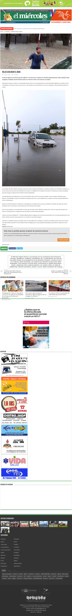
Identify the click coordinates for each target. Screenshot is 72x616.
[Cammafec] (14, 473)
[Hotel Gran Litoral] (14, 385)
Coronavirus (31, 574)
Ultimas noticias (18, 563)
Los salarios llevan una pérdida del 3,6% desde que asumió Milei (59, 293)
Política (15, 560)
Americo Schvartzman (7, 574)
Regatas (14, 578)
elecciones (19, 578)
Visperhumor (17, 566)
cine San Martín (59, 578)
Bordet (44, 576)
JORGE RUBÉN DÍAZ (45, 574)
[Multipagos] (14, 430)
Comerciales (4, 544)
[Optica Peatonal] (14, 370)
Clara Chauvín (61, 576)
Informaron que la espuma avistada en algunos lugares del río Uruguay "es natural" (35, 294)
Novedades (17, 555)
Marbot (49, 576)
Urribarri (54, 576)
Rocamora (37, 574)
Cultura (2, 552)
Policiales (16, 558)
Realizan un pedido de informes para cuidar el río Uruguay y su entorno (59, 271)
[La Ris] (14, 403)
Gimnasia (15, 574)
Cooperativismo (5, 547)
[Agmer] (14, 445)
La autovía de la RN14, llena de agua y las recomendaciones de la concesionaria (13, 271)
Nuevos (9, 570)
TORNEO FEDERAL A (27, 578)
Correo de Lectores (5, 550)
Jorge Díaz (29, 576)
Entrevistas (3, 563)
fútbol (9, 578)
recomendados (12, 576)
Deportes (3, 555)
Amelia (2, 541)
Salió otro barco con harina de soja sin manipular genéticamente (29, 28)
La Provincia (17, 550)
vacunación (53, 574)
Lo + (15, 570)
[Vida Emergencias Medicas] (14, 461)
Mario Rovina (65, 574)
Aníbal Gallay (5, 576)
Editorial (3, 558)
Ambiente (3, 539)
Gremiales (16, 539)
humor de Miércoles (37, 576)
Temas (3, 570)
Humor (15, 541)
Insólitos (16, 544)
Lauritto (66, 576)
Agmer (25, 574)
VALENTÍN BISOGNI (38, 578)
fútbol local (51, 578)
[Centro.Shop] (14, 418)
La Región (7, 31)
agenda (59, 574)
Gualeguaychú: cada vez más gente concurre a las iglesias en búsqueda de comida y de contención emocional (12, 295)
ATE (24, 576)
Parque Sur (19, 576)
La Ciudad (16, 547)
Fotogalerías (4, 566)
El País (2, 560)
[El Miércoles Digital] (36, 16)
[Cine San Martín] (14, 359)
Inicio (1, 31)
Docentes (4, 578)
